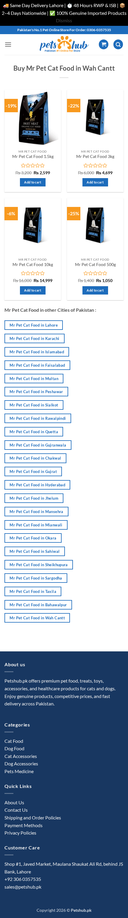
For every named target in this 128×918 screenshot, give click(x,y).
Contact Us (16, 810)
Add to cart (32, 182)
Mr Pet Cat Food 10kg (33, 264)
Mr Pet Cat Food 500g (95, 264)
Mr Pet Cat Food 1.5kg (33, 156)
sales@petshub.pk (22, 886)
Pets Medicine (19, 771)
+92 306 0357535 (22, 879)
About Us (14, 802)
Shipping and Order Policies (32, 817)
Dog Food (14, 748)
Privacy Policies (20, 832)
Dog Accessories (21, 763)
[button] (8, 44)
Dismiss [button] (64, 20)
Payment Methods (23, 825)
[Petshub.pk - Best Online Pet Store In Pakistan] (64, 44)
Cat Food (13, 741)
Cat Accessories (20, 756)
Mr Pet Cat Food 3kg (95, 156)
